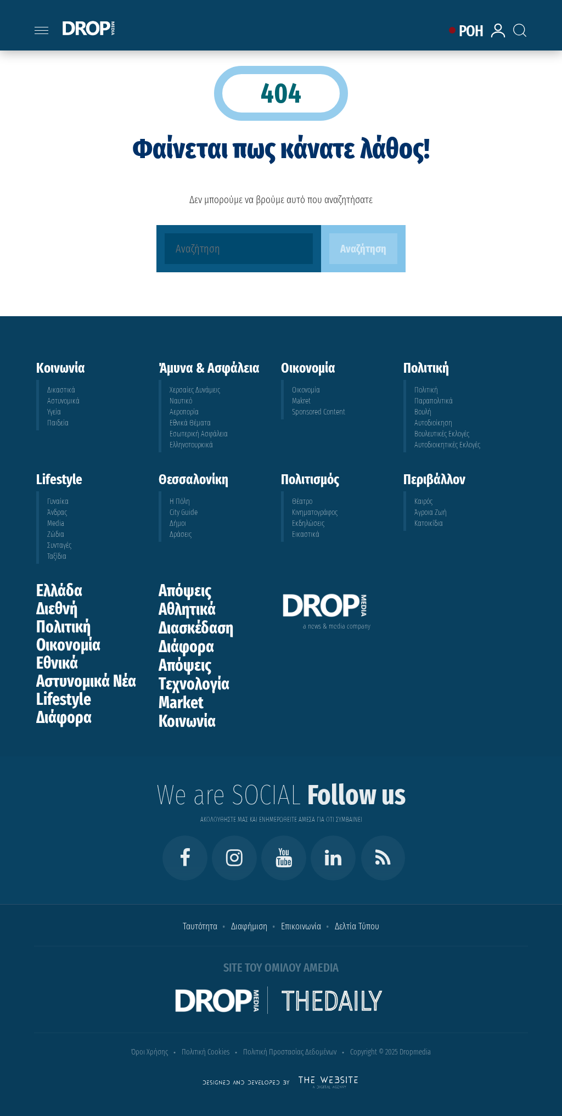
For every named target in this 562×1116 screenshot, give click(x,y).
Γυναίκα (58, 501)
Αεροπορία (184, 412)
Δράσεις (181, 534)
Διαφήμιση (249, 926)
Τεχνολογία (194, 684)
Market (181, 703)
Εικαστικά (305, 534)
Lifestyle (63, 699)
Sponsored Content (318, 412)
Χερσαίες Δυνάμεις (195, 390)
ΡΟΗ (471, 31)
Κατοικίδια (428, 523)
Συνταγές (59, 545)
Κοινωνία (187, 721)
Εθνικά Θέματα (190, 423)
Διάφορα (64, 717)
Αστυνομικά (63, 401)
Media (55, 523)
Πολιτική (426, 390)
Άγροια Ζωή (430, 512)
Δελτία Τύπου (357, 926)
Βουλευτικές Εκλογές (441, 434)
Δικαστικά (61, 390)
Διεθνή (56, 609)
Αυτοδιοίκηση (433, 423)
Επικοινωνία (301, 926)
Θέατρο (302, 501)
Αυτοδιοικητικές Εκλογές (447, 445)
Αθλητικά (187, 609)
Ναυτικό (181, 401)
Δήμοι (178, 523)
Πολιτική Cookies (205, 1052)
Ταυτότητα (200, 926)
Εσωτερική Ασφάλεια (199, 434)
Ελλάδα (59, 591)
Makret (301, 401)
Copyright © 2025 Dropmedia (390, 1052)
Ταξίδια (56, 556)
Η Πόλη (180, 501)
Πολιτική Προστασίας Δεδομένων (289, 1052)
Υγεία (54, 412)
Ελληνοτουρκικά (191, 445)
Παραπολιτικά (433, 401)
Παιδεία (58, 423)
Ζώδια (55, 534)
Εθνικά (57, 663)
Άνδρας (57, 512)
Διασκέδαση (196, 628)
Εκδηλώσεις (308, 523)
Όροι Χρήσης (149, 1052)
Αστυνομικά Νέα (86, 681)
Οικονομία (306, 390)
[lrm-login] (500, 36)
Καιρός (423, 501)
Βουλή (422, 412)
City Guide (184, 512)
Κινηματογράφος (315, 512)
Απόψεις (185, 591)
